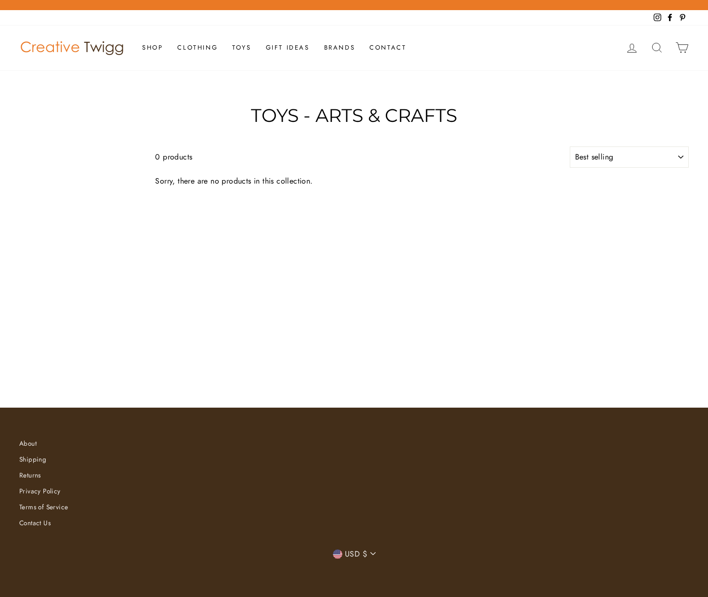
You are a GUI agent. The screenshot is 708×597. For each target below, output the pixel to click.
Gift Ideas (288, 47)
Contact (387, 47)
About (28, 443)
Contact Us (35, 523)
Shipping (32, 459)
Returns (30, 475)
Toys (241, 47)
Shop (152, 47)
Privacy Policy (40, 491)
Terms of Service (43, 507)
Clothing (197, 47)
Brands (339, 47)
